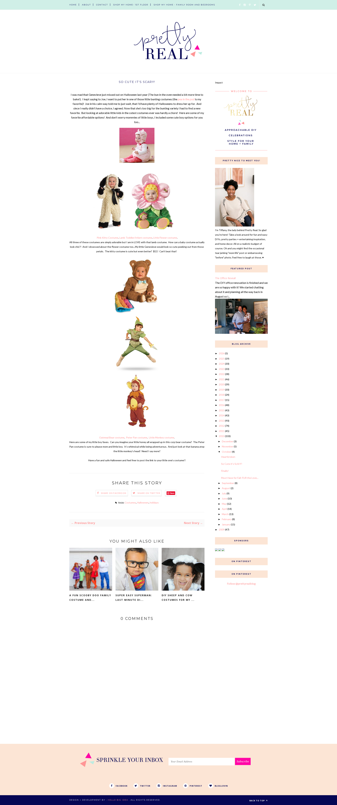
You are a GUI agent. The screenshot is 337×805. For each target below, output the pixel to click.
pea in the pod (186, 99)
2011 (221, 430)
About (86, 5)
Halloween (143, 502)
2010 (221, 436)
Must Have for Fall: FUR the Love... (239, 477)
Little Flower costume (165, 237)
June (224, 498)
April (224, 508)
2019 (221, 389)
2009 (221, 529)
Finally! (225, 470)
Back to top (257, 800)
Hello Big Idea (118, 800)
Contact (102, 5)
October (226, 451)
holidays (154, 502)
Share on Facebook (113, 493)
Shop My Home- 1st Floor (130, 5)
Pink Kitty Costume (107, 237)
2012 (221, 425)
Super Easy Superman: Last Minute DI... (133, 597)
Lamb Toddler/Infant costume (135, 237)
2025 (221, 358)
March (225, 514)
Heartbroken (228, 456)
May (224, 503)
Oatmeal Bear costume (111, 437)
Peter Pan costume (136, 437)
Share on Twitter (148, 493)
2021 (221, 379)
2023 (221, 368)
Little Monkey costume (161, 437)
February (227, 519)
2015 (221, 410)
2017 (221, 399)
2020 (221, 384)
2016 (221, 405)
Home (73, 5)
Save (172, 493)
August (226, 488)
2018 (221, 394)
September (228, 483)
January (226, 524)
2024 (221, 363)
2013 (221, 420)
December (227, 441)
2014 (221, 415)
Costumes (130, 502)
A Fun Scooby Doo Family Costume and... (90, 597)
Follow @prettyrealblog (241, 583)
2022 (221, 374)
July (224, 493)
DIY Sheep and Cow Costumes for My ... (178, 597)
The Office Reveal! (225, 278)
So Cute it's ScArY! (231, 463)
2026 (221, 353)
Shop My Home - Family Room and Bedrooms (184, 5)
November (227, 446)
